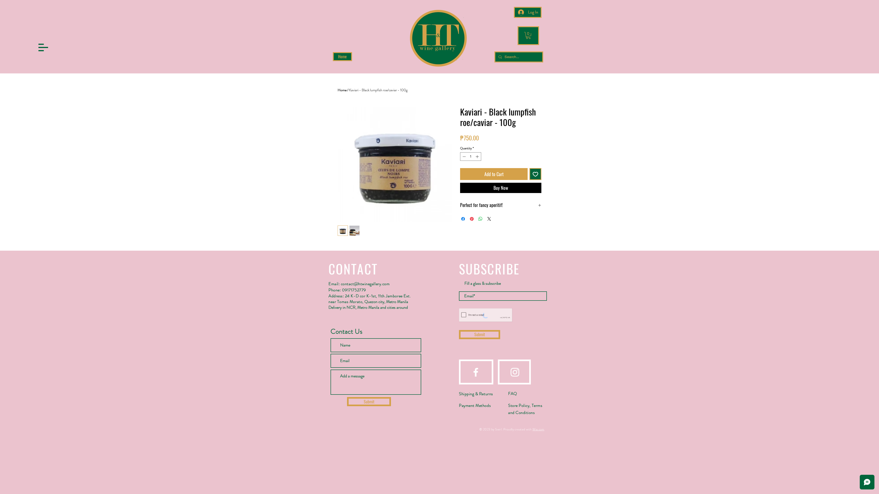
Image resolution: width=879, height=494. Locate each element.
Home (342, 90)
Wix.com (538, 429)
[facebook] (476, 372)
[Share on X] (489, 219)
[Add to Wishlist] (535, 174)
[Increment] (477, 157)
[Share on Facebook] (463, 219)
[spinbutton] (471, 157)
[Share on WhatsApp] (480, 219)
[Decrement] (464, 157)
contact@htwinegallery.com (365, 284)
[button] (43, 47)
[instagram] (515, 372)
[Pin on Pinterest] (472, 219)
